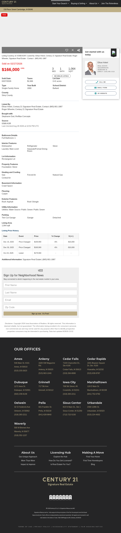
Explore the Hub (60, 457)
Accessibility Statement (66, 526)
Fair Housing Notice (92, 526)
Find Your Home (93, 457)
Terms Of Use (25, 526)
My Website (102, 93)
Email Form (102, 87)
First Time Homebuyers (93, 461)
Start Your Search (61, 4)
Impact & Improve (28, 464)
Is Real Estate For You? (60, 464)
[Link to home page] (10, 3)
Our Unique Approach (28, 457)
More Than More (28, 461)
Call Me (102, 82)
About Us (94, 4)
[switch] (67, 50)
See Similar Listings (61, 76)
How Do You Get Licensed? (60, 461)
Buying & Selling (79, 4)
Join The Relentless (109, 3)
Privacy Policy (42, 526)
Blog (93, 464)
